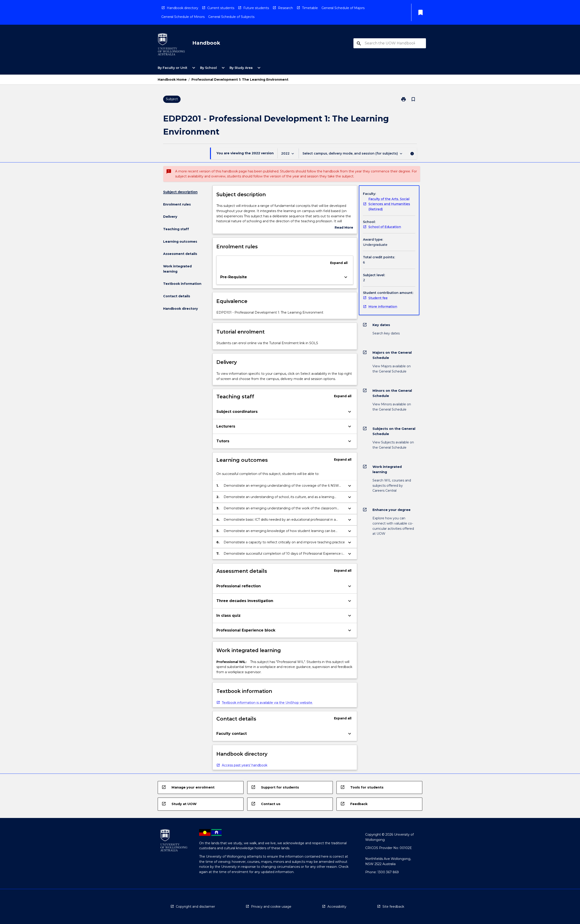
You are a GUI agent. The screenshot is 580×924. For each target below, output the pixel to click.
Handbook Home (172, 79)
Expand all (339, 263)
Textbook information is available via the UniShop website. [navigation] (267, 703)
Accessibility (336, 907)
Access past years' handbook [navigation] (244, 765)
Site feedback (393, 907)
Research (285, 8)
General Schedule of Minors (183, 17)
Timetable (310, 8)
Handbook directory (182, 8)
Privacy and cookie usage (271, 907)
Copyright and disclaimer (195, 907)
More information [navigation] (382, 307)
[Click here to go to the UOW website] (171, 45)
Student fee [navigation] (378, 298)
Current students (220, 8)
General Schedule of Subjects (231, 17)
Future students (256, 8)
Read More (344, 227)
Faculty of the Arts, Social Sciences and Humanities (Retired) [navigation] (389, 204)
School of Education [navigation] (384, 227)
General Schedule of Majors (343, 8)
